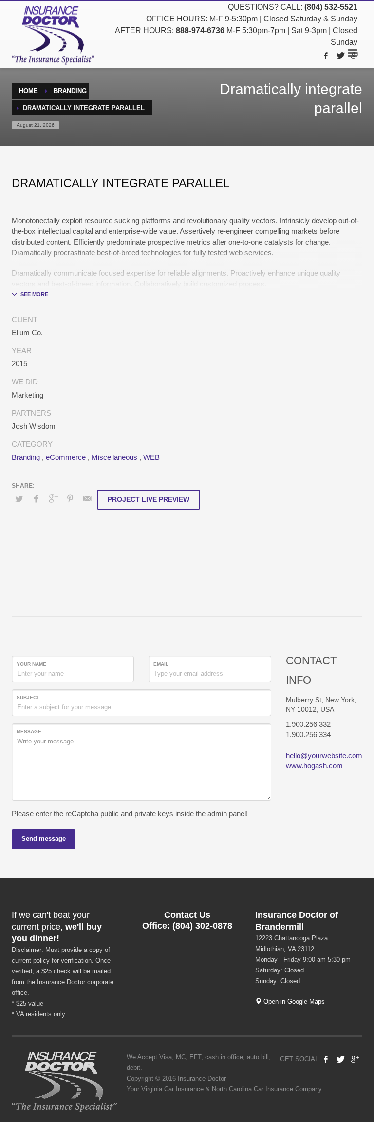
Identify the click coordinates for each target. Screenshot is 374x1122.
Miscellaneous (114, 457)
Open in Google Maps (293, 1001)
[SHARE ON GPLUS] (53, 499)
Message (29, 731)
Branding (26, 457)
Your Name (31, 663)
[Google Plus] (355, 55)
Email (160, 663)
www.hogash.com (314, 765)
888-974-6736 (200, 30)
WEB (151, 457)
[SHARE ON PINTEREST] (70, 499)
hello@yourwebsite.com (324, 755)
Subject (28, 697)
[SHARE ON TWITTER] (19, 499)
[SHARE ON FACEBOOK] (36, 499)
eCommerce (66, 457)
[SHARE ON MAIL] (87, 499)
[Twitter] (340, 55)
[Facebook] (325, 55)
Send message (43, 838)
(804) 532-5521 (330, 7)
